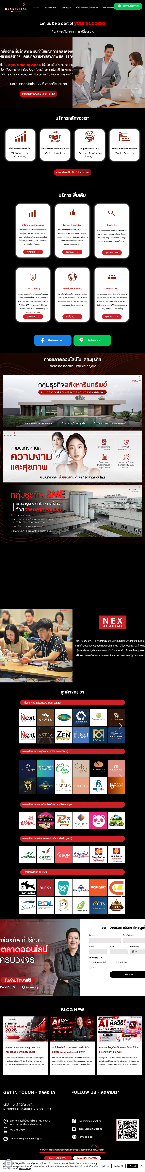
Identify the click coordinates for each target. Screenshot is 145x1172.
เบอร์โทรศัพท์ (135, 946)
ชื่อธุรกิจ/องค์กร (129, 935)
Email (112, 946)
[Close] (141, 1166)
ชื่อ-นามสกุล (94, 935)
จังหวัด (91, 946)
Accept (133, 1165)
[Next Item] (120, 726)
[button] (66, 7)
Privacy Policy (25, 1168)
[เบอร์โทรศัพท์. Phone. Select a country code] (134, 951)
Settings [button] (105, 1165)
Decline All (118, 1165)
